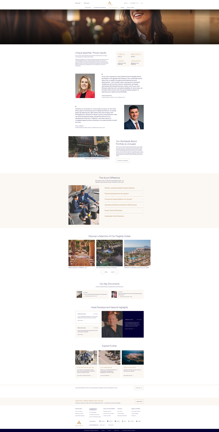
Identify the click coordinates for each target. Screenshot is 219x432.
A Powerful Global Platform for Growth (118, 199)
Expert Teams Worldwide (113, 210)
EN (141, 3)
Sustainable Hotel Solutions (114, 216)
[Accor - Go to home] (109, 3)
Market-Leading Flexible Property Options (120, 188)
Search (125, 3)
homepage (77, 11)
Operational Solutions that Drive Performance (121, 205)
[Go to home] (79, 423)
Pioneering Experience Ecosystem (117, 193)
